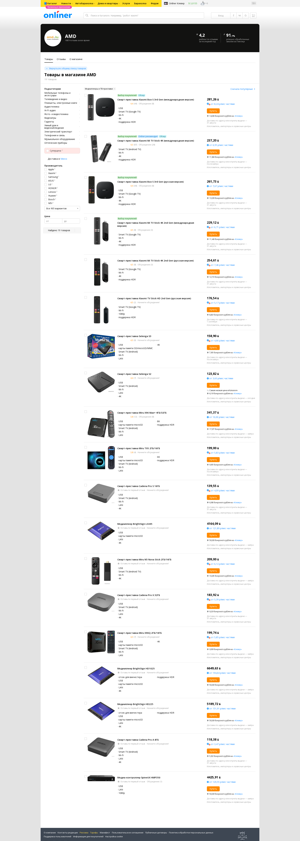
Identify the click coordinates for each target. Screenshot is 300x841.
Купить (213, 110)
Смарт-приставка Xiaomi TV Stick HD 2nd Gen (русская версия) (154, 298)
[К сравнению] (85, 95)
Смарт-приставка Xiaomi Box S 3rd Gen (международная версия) (155, 99)
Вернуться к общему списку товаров (67, 68)
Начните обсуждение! (148, 302)
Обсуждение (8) (146, 103)
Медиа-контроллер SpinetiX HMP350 (138, 777)
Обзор (141, 95)
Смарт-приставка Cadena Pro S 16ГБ (138, 486)
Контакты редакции (68, 832)
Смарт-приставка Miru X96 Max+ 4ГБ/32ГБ (142, 412)
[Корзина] (253, 15)
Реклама (84, 832)
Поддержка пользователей (57, 836)
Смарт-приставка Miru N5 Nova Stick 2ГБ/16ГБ (144, 559)
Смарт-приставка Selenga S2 (134, 373)
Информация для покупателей (88, 836)
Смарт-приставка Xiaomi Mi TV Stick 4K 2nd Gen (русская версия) (155, 260)
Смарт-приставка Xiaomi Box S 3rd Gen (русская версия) (150, 181)
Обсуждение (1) (154, 781)
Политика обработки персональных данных (191, 832)
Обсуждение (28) (146, 144)
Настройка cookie (114, 836)
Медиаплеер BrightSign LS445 (134, 523)
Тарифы (94, 832)
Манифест (105, 832)
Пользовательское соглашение (127, 832)
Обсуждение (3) (145, 229)
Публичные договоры (156, 832)
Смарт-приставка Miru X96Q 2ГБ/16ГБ (139, 632)
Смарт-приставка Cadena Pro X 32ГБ (138, 595)
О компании (50, 832)
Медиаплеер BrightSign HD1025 (136, 668)
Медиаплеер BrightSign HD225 (135, 704)
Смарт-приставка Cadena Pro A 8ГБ (138, 739)
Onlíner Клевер (177, 3)
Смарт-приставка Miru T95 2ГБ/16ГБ (138, 448)
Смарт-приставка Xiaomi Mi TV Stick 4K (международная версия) (155, 140)
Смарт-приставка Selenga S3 (134, 336)
